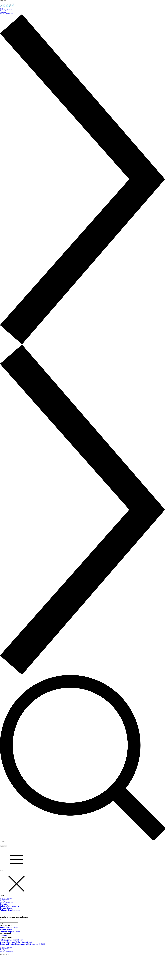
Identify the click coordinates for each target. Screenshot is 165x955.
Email (2, 919)
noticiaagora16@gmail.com (11, 940)
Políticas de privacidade (10, 910)
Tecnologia (3, 901)
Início (1, 897)
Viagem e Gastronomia (6, 902)
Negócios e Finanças (6, 898)
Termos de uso (6, 908)
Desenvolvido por (16, 942)
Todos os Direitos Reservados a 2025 (22, 944)
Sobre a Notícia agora (9, 927)
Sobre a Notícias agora (9, 906)
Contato (3, 904)
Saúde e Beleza (4, 899)
